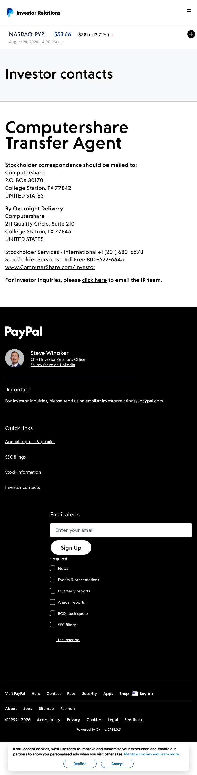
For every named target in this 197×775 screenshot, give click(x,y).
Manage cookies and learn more (151, 754)
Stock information (23, 472)
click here (94, 280)
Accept (117, 764)
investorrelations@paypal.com (132, 400)
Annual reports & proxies (30, 441)
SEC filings (15, 457)
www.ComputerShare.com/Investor (50, 267)
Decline (79, 764)
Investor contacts (22, 487)
